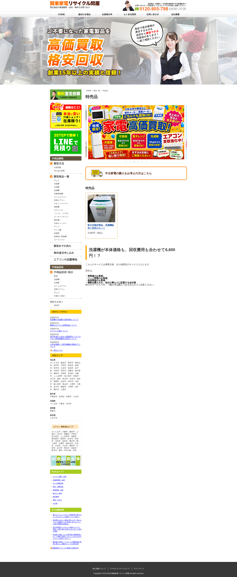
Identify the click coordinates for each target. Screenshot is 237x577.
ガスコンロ (58, 210)
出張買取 (57, 167)
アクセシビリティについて (120, 569)
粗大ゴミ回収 (57, 493)
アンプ (56, 227)
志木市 (70, 439)
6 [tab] (146, 161)
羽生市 (66, 448)
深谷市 (65, 441)
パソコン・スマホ (61, 213)
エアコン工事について (59, 331)
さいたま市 (56, 432)
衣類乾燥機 (58, 194)
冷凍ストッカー (60, 223)
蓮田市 (72, 446)
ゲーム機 (57, 230)
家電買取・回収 (58, 490)
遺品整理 (56, 496)
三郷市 (61, 443)
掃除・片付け (57, 500)
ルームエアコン (60, 197)
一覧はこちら (57, 350)
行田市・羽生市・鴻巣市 (63, 371)
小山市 (76, 397)
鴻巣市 (74, 436)
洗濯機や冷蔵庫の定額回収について (64, 320)
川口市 (59, 434)
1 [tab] (126, 161)
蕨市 (60, 450)
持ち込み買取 (59, 171)
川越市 (65, 432)
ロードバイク (59, 240)
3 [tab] (134, 161)
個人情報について (99, 569)
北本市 (57, 441)
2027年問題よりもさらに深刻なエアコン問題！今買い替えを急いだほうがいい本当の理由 (67, 529)
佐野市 (68, 397)
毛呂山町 (67, 450)
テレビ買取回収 (58, 483)
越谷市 (72, 432)
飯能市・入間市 (67, 387)
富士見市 (55, 436)
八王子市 (53, 418)
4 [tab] (138, 161)
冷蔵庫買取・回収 (59, 480)
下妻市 (61, 404)
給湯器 (56, 233)
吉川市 (59, 448)
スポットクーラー (61, 203)
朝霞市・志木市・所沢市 (63, 381)
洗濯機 (56, 190)
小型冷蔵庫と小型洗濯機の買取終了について (65, 345)
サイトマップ (139, 569)
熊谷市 (63, 439)
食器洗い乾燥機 (60, 236)
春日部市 (55, 439)
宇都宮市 (53, 397)
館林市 (52, 411)
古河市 (68, 404)
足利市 (61, 397)
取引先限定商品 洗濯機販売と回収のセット (101, 226)
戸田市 (74, 434)
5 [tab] (142, 161)
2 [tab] (130, 161)
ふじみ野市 (64, 436)
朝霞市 (66, 434)
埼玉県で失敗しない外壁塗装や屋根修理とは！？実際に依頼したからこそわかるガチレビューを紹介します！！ (67, 536)
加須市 (56, 305)
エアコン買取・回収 (59, 476)
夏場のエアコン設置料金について (63, 325)
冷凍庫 (56, 187)
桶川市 (72, 441)
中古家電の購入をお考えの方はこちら (128, 173)
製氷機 (56, 220)
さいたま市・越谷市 (58, 363)
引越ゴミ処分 (59, 296)
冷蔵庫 (56, 184)
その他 (55, 503)
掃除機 (56, 207)
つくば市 (53, 404)
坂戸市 (54, 450)
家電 (56, 276)
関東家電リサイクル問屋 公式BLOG (65, 548)
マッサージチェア (61, 217)
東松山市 (69, 443)
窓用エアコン (59, 200)
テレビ (56, 180)
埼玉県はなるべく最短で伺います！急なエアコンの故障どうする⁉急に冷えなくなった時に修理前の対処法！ (67, 522)
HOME (88, 91)
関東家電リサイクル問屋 (120, 573)
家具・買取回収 (58, 486)
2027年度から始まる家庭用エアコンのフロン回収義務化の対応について (65, 338)
